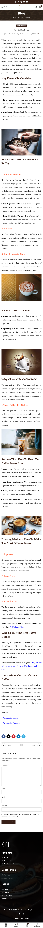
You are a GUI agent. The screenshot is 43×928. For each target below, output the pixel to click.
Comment (5, 765)
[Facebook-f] (19, 914)
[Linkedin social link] (24, 2)
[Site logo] (21, 7)
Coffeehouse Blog (17, 627)
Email (4, 797)
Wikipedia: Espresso (11, 723)
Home (15, 18)
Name (4, 788)
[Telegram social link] (27, 2)
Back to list (21, 745)
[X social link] (18, 2)
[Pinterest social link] (21, 2)
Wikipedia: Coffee (10, 718)
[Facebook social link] (16, 2)
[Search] (36, 7)
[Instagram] (23, 914)
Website (4, 806)
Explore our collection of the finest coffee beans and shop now (22, 666)
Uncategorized (25, 18)
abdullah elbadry (13, 34)
